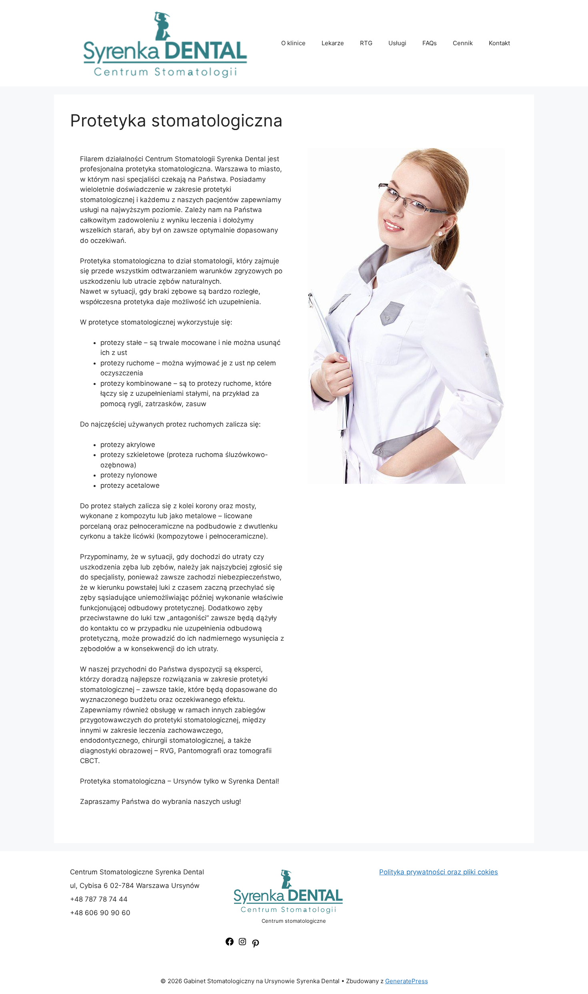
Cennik (463, 43)
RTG (366, 43)
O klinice (293, 43)
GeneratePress (406, 981)
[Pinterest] (255, 946)
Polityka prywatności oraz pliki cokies (438, 872)
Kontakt (499, 43)
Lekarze (333, 43)
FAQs (429, 43)
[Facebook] (229, 944)
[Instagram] (242, 944)
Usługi (397, 43)
